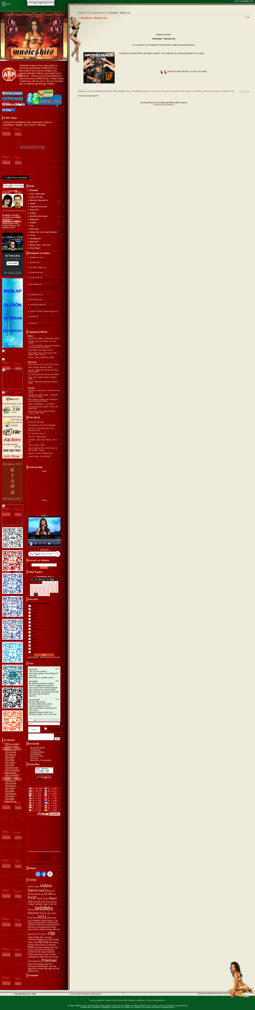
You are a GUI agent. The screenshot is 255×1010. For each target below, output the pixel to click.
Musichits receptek (36, 422)
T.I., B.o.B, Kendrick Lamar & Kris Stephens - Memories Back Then (44, 346)
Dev (39, 961)
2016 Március (10, 801)
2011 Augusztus (11, 767)
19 (32, 591)
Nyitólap (81, 13)
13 (36, 588)
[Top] (123, 994)
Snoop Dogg (46, 920)
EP (38, 934)
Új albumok (34, 257)
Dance (32, 323)
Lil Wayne (36, 920)
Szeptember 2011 (44, 577)
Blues (34, 606)
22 (44, 591)
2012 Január (10, 780)
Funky (34, 619)
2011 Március (10, 754)
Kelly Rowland (44, 947)
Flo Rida (52, 954)
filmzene (31, 910)
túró (58, 925)
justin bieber (54, 940)
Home (92, 1000)
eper (43, 925)
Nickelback (199, 91)
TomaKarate (35, 750)
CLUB (48, 893)
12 (32, 588)
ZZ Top (55, 920)
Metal (34, 632)
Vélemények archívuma (50, 657)
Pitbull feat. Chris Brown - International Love (44, 390)
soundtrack (51, 945)
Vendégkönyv (159, 1000)
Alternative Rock (47, 957)
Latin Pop (52, 966)
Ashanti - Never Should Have (38, 357)
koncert (53, 902)
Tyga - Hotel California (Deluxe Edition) (42, 377)
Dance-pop (33, 954)
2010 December (12, 747)
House (34, 626)
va (53, 891)
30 (48, 594)
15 (44, 588)
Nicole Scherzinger (36, 964)
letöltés (44, 908)
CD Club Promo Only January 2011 (41, 374)
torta (38, 925)
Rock (34, 642)
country (36, 902)
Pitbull (34, 961)
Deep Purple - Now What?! (38, 350)
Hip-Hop (35, 622)
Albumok (100, 1000)
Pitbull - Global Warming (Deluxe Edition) (43, 382)
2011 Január (10, 749)
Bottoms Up (189, 91)
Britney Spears (46, 929)
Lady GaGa (51, 913)
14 (40, 588)
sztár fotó (53, 904)
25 (56, 591)
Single (36, 937)
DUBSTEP (32, 952)
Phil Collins (41, 952)
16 (48, 588)
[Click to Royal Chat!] (44, 107)
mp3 (41, 890)
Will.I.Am (56, 929)
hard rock (169, 91)
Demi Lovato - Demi (36, 445)
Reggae (35, 639)
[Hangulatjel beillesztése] (59, 720)
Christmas (32, 940)
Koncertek (34, 300)
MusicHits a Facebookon (40, 760)
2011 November (11, 775)
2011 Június (10, 762)
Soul (33, 646)
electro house (33, 929)
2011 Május (10, 760)
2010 (30, 901)
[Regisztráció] (40, 4)
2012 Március (10, 786)
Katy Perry (32, 934)
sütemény (32, 925)
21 (40, 591)
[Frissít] (55, 720)
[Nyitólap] (35, 4)
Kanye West (51, 927)
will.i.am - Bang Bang (37, 437)
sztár (47, 902)
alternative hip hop (51, 969)
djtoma (128, 91)
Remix (31, 894)
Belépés (170, 105)
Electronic (33, 913)
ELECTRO (32, 918)
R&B (30, 947)
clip (51, 933)
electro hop (43, 954)
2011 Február (10, 752)
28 (40, 594)
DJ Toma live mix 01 (36, 433)
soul (52, 947)
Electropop (43, 966)
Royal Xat (34, 758)
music (37, 886)
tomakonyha (50, 925)
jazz (38, 957)
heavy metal (36, 927)
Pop (33, 636)
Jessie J (43, 934)
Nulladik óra (35, 294)
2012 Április (10, 788)
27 (36, 594)
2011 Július (9, 765)
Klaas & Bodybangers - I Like (38, 404)
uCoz (226, 993)
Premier (49, 960)
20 (36, 591)
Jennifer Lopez (42, 904)
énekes (31, 886)
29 (44, 594)
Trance (35, 652)
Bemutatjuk (34, 284)
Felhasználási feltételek (79, 994)
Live (54, 894)
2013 (36, 971)
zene (30, 937)
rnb (29, 927)
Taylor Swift (32, 942)
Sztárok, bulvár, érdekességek (43, 311)
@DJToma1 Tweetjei (10, 180)
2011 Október (10, 773)
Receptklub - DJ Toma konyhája (41, 425)
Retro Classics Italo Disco (37, 367)
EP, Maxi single (36, 267)
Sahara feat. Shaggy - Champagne (40, 338)
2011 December (11, 778)
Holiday (40, 969)
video (46, 885)
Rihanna (31, 923)
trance (37, 894)
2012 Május (10, 791)
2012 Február (10, 783)
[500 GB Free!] (12, 458)
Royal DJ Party (36, 756)
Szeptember (98, 13)
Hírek (115, 1000)
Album (53, 898)
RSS (251, 1)
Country (35, 609)
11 (56, 585)
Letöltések (140, 1000)
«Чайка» (31, 904)
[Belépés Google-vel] (50, 874)
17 (52, 588)
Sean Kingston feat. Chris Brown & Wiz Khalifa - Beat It (42, 449)
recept (50, 923)
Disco (34, 616)
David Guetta (33, 945)
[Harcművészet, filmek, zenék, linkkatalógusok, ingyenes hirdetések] (13, 365)
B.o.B (46, 940)
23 (48, 591)
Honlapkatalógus (37, 752)
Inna (35, 947)
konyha (38, 923)
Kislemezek (35, 272)
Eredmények (33, 657)
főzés (44, 923)
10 (52, 585)
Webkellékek (35, 754)
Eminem (42, 945)
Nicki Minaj (53, 942)
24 (52, 591)
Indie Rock (32, 969)
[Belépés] (45, 4)
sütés (55, 923)
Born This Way (46, 937)
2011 (42, 916)
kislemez (51, 952)
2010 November (12, 744)
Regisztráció (159, 105)
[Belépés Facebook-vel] (43, 874)
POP (32, 898)
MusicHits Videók (37, 748)
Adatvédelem (96, 994)
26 (32, 594)
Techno (35, 649)
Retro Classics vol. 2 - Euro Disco (40, 364)
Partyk (32, 316)
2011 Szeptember (12, 770)
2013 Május (10, 799)
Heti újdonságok (36, 305)
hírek (43, 902)
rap (43, 927)
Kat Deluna (49, 950)
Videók (33, 262)
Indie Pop (48, 964)
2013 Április (10, 796)
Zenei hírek (34, 277)
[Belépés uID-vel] (38, 874)
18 (56, 588)
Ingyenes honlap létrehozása (209, 993)
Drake (45, 899)
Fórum (149, 1000)
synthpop (32, 957)
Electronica (32, 966)
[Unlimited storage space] (11, 392)
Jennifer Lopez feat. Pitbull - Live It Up (42, 341)
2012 (30, 971)
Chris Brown (39, 950)
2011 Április (10, 757)
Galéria (132, 1000)
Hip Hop (43, 942)
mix (42, 894)
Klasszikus (36, 629)
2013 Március (10, 793)
